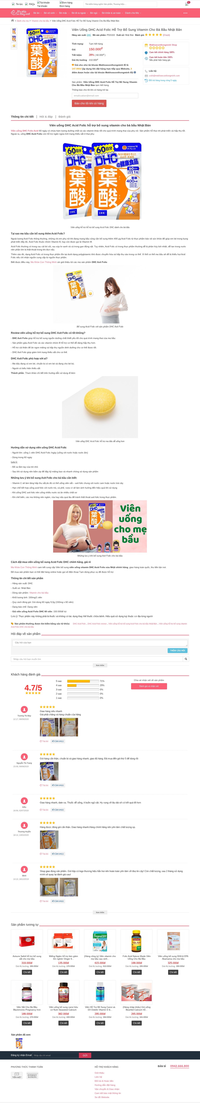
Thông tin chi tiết (22, 116)
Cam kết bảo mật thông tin (108, 1093)
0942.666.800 (179, 1066)
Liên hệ (98, 1077)
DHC (89, 35)
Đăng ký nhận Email (21, 1055)
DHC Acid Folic (79, 624)
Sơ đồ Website (102, 1097)
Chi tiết (26, 972)
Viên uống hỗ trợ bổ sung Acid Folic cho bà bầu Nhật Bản (132, 624)
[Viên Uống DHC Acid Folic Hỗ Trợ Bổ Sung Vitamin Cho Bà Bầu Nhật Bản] (19, 1044)
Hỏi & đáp (46, 116)
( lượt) (166, 35)
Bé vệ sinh (49, 13)
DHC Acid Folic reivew (97, 624)
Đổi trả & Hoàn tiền (104, 1081)
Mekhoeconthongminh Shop (163, 45)
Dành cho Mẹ (132, 13)
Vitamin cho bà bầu (38, 592)
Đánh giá (64, 116)
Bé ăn (36, 13)
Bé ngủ (93, 13)
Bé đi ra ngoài (79, 13)
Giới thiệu (99, 1073)
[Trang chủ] (12, 20)
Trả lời (45, 741)
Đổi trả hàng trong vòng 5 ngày (163, 80)
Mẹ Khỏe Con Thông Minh (44, 262)
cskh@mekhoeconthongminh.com (164, 75)
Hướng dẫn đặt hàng (105, 1085)
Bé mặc (63, 13)
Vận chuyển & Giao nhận (107, 1089)
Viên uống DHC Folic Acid (24, 130)
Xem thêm (100, 665)
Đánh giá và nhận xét (149, 686)
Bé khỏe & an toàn (111, 13)
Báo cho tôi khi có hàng (89, 103)
